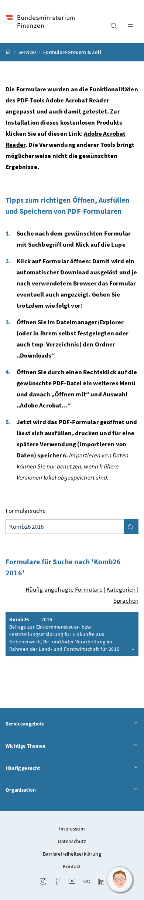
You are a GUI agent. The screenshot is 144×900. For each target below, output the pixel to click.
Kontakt (72, 866)
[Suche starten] (131, 526)
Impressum (72, 828)
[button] (120, 880)
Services (27, 52)
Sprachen (125, 600)
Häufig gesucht (23, 768)
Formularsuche (25, 511)
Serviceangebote (25, 723)
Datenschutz (72, 841)
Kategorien (121, 589)
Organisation (21, 789)
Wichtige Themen (26, 745)
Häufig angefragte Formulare (64, 589)
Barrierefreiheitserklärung (72, 853)
